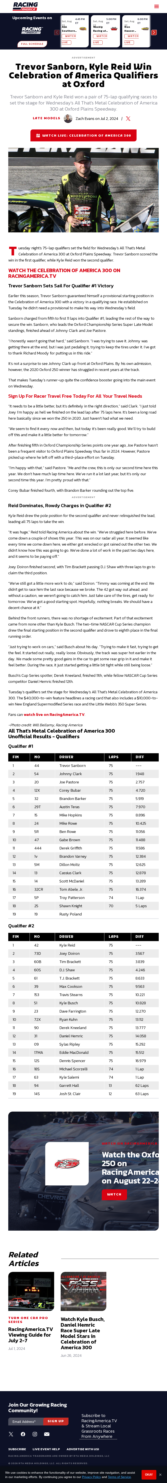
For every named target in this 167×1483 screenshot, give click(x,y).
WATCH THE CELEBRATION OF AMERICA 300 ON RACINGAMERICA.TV (64, 273)
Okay (149, 1474)
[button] (154, 32)
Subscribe (17, 1449)
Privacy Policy (91, 1477)
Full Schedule (32, 44)
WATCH (114, 1195)
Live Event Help (46, 1449)
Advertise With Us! (83, 1449)
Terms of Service (119, 1477)
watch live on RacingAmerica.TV (54, 714)
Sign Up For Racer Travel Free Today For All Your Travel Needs (75, 396)
